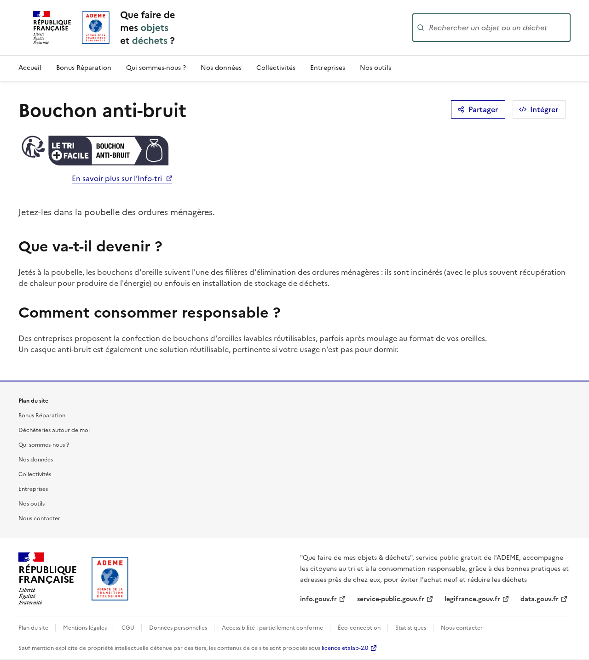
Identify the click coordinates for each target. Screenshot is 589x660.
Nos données (221, 68)
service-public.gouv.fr (390, 599)
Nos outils (375, 68)
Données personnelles (178, 628)
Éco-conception (360, 628)
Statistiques (411, 628)
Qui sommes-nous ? (156, 68)
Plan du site (34, 628)
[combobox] (499, 28)
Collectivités (275, 68)
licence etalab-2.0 (345, 648)
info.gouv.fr (318, 599)
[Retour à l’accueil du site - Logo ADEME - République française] (110, 579)
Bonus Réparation (83, 68)
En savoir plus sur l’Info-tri (117, 178)
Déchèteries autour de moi (54, 430)
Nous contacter (39, 518)
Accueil (29, 68)
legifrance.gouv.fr (472, 599)
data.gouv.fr (539, 599)
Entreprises (327, 68)
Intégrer (544, 109)
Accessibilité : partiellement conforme (273, 628)
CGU (128, 628)
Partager (483, 109)
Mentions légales (85, 628)
